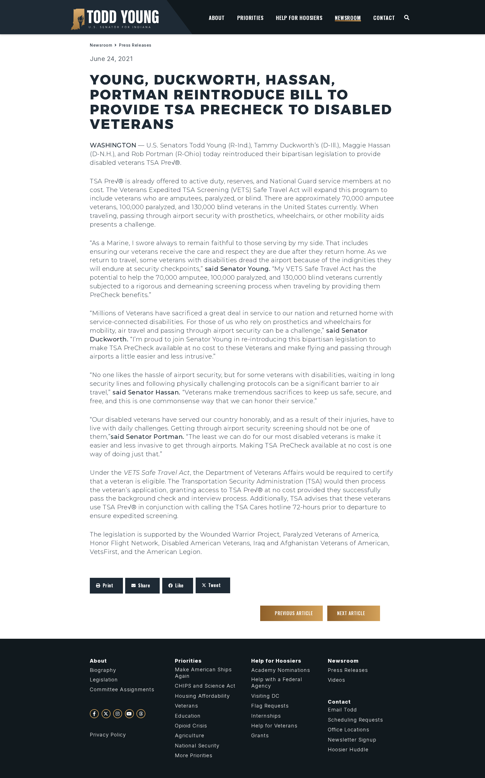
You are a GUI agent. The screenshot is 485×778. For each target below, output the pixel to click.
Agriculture (189, 735)
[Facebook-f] (94, 713)
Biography (103, 670)
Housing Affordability (202, 696)
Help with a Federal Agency (276, 682)
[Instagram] (117, 713)
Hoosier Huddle (348, 749)
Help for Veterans (274, 726)
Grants (260, 735)
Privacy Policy (108, 735)
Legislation (104, 680)
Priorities (188, 661)
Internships (266, 716)
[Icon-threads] (140, 713)
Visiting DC (265, 696)
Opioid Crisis (191, 726)
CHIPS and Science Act (205, 686)
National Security (197, 746)
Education (188, 716)
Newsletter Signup (352, 740)
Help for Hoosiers (276, 661)
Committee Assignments (122, 689)
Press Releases (135, 45)
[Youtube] (129, 713)
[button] (106, 586)
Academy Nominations (280, 670)
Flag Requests (270, 706)
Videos (336, 680)
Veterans (186, 706)
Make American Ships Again (203, 673)
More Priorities (193, 755)
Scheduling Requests (355, 720)
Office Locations (348, 730)
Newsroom (101, 45)
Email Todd (342, 710)
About (98, 661)
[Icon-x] (106, 713)
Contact (339, 702)
